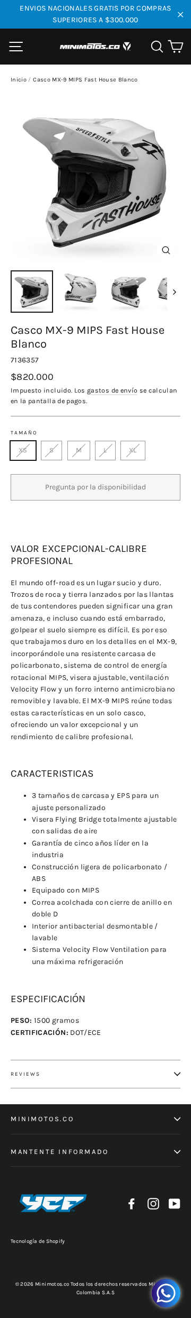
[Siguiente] (173, 291)
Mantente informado (60, 1152)
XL (133, 450)
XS (23, 450)
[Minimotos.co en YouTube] (174, 1203)
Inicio (19, 79)
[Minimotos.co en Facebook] (131, 1203)
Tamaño (24, 433)
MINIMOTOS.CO (42, 1119)
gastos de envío (112, 390)
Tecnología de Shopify (38, 1241)
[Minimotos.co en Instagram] (153, 1203)
